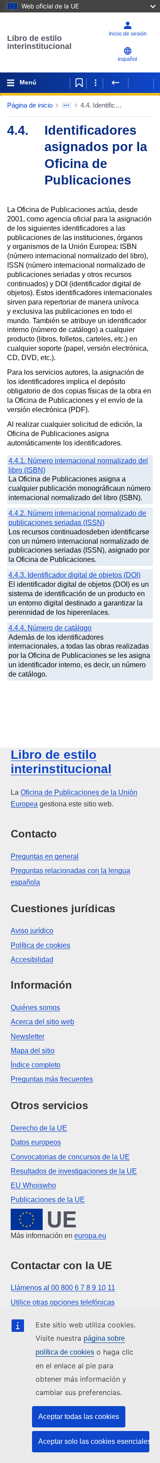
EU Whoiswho (33, 1185)
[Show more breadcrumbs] (66, 105)
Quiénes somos (35, 1007)
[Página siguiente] (140, 83)
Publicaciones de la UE (48, 1199)
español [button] (127, 59)
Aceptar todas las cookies (78, 1416)
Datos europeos (36, 1142)
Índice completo (35, 1065)
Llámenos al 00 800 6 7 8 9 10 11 (63, 1287)
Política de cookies (40, 945)
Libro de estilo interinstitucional (39, 42)
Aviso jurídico (32, 930)
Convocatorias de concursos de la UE (70, 1157)
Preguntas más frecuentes (52, 1079)
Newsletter (27, 1036)
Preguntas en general (45, 856)
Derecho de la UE (39, 1128)
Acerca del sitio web (42, 1022)
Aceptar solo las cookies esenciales (93, 1441)
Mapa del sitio (33, 1050)
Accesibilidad (32, 959)
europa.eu (90, 1235)
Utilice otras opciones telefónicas (63, 1302)
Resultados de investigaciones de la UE (74, 1171)
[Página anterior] (115, 83)
